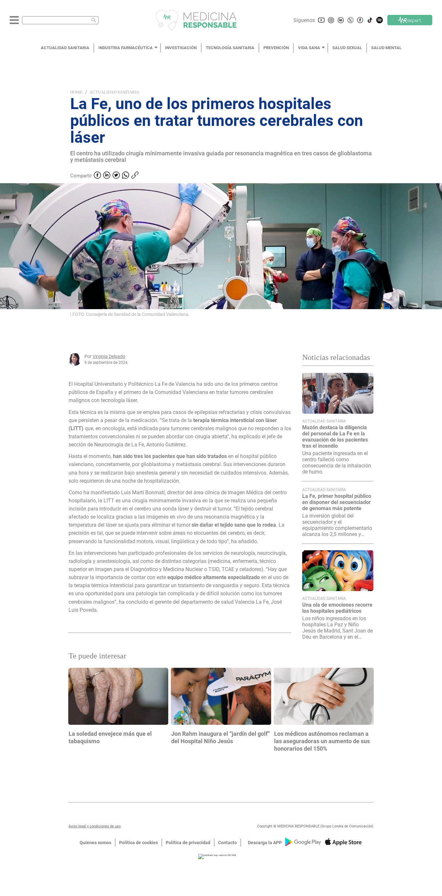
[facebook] (97, 176)
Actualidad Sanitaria (114, 92)
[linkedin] (107, 176)
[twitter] (116, 176)
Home (76, 92)
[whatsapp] (125, 176)
